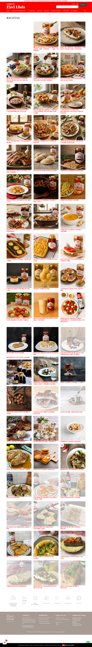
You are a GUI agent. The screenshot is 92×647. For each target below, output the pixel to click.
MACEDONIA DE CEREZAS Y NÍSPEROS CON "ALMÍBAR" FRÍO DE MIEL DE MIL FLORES (46, 111)
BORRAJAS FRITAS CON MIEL (69, 200)
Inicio (8, 10)
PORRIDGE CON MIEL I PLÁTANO (70, 441)
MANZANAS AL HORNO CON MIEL (44, 229)
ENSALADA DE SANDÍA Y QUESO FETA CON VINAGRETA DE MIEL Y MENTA (18, 319)
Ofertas (39, 10)
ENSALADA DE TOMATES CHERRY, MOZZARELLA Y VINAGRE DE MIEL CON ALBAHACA (72, 320)
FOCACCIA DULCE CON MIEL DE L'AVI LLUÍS (45, 260)
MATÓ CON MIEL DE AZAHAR (16, 441)
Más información (69, 645)
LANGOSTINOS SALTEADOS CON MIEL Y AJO (19, 201)
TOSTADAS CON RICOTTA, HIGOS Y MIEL (71, 289)
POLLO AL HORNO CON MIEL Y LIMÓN (18, 469)
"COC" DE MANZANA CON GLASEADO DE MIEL (19, 141)
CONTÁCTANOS (28, 626)
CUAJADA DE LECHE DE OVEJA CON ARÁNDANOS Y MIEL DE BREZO (71, 353)
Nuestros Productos (18, 10)
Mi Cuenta (74, 10)
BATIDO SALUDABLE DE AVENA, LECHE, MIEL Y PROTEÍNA (46, 319)
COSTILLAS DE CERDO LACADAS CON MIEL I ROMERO (19, 171)
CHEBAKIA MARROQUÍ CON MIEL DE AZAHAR (45, 141)
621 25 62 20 (26, 622)
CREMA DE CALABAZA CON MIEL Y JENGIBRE (71, 230)
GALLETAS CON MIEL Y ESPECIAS (44, 469)
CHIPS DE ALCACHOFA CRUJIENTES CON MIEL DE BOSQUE (71, 141)
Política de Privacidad (44, 618)
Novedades (32, 10)
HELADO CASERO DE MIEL (42, 289)
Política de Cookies (43, 619)
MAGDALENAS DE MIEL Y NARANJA (45, 441)
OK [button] (63, 645)
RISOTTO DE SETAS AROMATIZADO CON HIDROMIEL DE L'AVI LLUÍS (18, 110)
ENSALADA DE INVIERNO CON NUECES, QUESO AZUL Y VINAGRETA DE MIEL (46, 383)
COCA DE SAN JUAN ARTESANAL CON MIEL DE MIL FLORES (72, 79)
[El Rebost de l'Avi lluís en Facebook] (56, 624)
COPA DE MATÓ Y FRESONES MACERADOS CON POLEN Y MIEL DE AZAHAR (71, 111)
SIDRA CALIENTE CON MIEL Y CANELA (72, 382)
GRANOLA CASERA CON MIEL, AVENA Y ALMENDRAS (19, 230)
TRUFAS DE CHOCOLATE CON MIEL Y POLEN (18, 413)
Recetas (46, 10)
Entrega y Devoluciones (44, 623)
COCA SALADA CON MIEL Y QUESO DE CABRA (19, 260)
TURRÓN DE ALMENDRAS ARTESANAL (72, 171)
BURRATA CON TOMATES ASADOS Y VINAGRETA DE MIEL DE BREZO (45, 79)
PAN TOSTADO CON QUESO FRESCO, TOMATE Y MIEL (72, 260)
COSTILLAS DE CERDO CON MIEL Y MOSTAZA (44, 413)
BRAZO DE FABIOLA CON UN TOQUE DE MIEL (46, 353)
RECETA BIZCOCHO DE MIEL (15, 353)
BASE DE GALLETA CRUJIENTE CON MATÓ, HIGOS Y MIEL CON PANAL (72, 48)
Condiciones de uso (44, 621)
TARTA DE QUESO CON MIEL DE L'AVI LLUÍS (18, 289)
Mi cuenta (83, 4)
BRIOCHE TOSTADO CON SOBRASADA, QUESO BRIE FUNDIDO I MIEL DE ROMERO (46, 49)
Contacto (66, 10)
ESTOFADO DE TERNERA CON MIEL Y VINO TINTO (45, 201)
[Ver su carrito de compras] (84, 10)
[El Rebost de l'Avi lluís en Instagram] (58, 624)
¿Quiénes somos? (56, 10)
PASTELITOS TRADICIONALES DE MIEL (45, 170)
